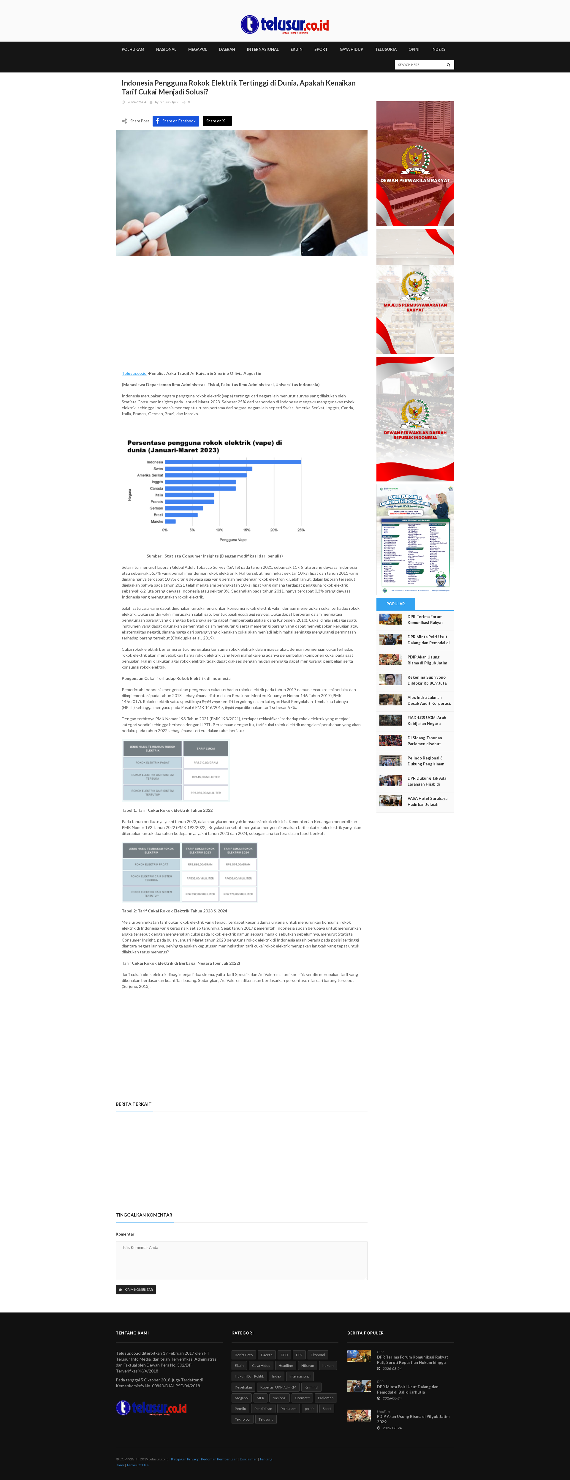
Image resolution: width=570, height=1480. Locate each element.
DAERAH (227, 49)
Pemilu (240, 1408)
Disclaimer (248, 1459)
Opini (413, 49)
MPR (260, 1398)
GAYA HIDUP (351, 49)
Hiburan (307, 1365)
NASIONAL (166, 49)
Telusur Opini (168, 102)
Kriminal (311, 1387)
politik (309, 1408)
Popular (396, 603)
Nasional (279, 1398)
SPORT (321, 49)
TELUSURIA (386, 49)
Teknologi (242, 1419)
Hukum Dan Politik (249, 1376)
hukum (328, 1365)
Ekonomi (318, 1355)
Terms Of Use (137, 1465)
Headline (285, 1365)
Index (276, 1376)
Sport (327, 1408)
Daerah (267, 1355)
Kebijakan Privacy (185, 1459)
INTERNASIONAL (263, 49)
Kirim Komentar (138, 1289)
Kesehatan (243, 1387)
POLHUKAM (133, 49)
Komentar (125, 1234)
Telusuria (266, 1419)
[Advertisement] (242, 319)
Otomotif (302, 1398)
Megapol (241, 1398)
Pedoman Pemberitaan (219, 1459)
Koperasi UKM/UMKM (278, 1387)
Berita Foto (244, 1355)
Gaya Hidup (261, 1365)
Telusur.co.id (134, 373)
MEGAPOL (197, 49)
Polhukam (289, 1408)
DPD (284, 1355)
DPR (299, 1355)
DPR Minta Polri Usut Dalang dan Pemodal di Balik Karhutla (429, 642)
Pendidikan (263, 1408)
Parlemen (326, 1398)
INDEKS (438, 49)
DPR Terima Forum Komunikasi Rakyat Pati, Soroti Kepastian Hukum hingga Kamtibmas (412, 1362)
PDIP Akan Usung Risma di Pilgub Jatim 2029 (427, 663)
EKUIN (297, 49)
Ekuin (239, 1365)
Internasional (300, 1376)
